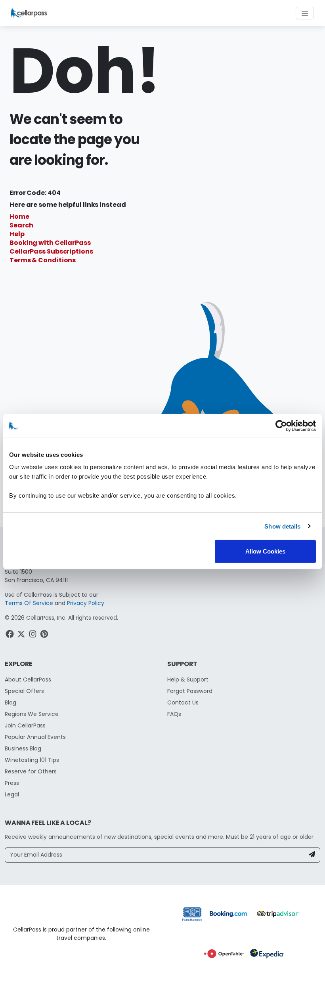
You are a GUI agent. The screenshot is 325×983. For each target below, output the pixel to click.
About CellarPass (28, 679)
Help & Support (187, 679)
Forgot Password (189, 691)
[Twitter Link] (22, 635)
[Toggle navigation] (305, 13)
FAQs (174, 714)
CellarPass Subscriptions (51, 251)
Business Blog (23, 748)
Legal (12, 794)
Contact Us (183, 702)
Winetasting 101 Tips (32, 760)
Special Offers (24, 691)
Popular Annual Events (35, 737)
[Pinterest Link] (45, 635)
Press (12, 783)
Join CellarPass (25, 725)
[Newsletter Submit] (312, 855)
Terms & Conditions (43, 260)
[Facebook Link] (10, 635)
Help (17, 234)
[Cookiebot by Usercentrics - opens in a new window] (281, 425)
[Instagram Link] (33, 635)
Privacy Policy (85, 603)
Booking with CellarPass (50, 242)
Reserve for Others (31, 771)
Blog (10, 702)
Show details (282, 526)
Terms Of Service (29, 603)
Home (19, 216)
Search (21, 225)
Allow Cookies (265, 551)
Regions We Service (32, 714)
